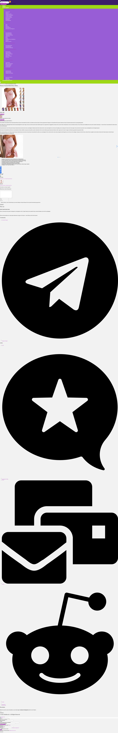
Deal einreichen (3, 3)
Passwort (5, 722)
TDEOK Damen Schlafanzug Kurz (6, 185)
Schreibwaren (7, 74)
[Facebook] (59, 167)
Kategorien (6, 7)
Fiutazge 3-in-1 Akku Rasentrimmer (6, 178)
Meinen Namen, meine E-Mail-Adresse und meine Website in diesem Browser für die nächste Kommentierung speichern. (21, 202)
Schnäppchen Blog (7, 80)
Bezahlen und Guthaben (9, 43)
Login (1, 729)
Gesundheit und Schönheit (10, 49)
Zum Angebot (2, 114)
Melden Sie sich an (2, 724)
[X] (59, 172)
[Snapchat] (59, 169)
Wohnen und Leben (8, 60)
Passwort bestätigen (3, 723)
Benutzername (2, 720)
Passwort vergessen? (15, 727)
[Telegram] (59, 171)
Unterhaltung (7, 22)
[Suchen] (10, 2)
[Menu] (0, 82)
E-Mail (1, 721)
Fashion (5, 30)
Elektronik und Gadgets (9, 9)
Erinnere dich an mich (4, 728)
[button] (117, 146)
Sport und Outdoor (8, 68)
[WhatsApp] (59, 168)
